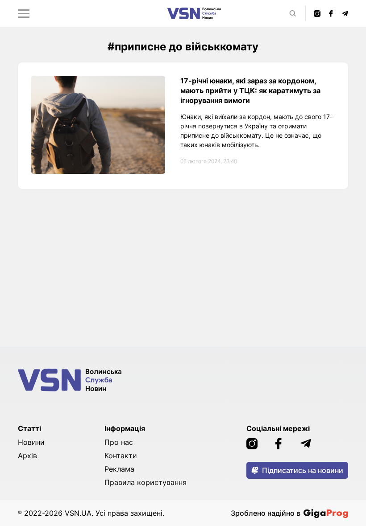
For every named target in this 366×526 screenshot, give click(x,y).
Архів (27, 455)
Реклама (119, 468)
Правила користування (145, 482)
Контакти (120, 455)
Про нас (118, 442)
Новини (31, 442)
